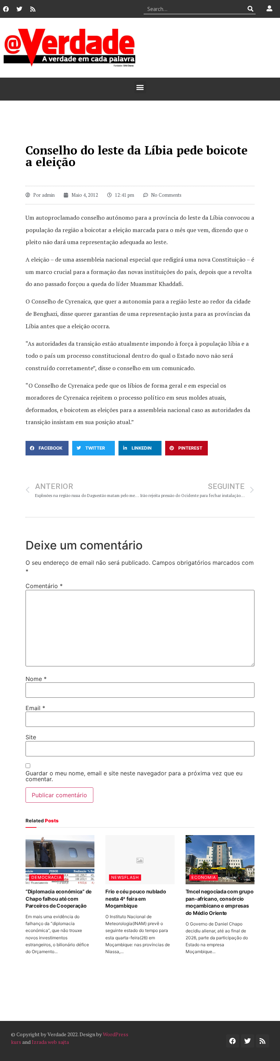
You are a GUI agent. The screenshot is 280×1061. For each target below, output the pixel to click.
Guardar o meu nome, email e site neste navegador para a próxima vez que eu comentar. (134, 776)
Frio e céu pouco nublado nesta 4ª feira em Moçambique (135, 898)
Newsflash (125, 877)
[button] (140, 87)
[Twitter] (19, 9)
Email (35, 708)
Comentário (44, 586)
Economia (203, 877)
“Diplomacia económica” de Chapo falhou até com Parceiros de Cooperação (59, 898)
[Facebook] (6, 9)
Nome (36, 679)
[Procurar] (250, 9)
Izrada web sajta (50, 1041)
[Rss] (33, 9)
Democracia (46, 877)
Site (31, 737)
